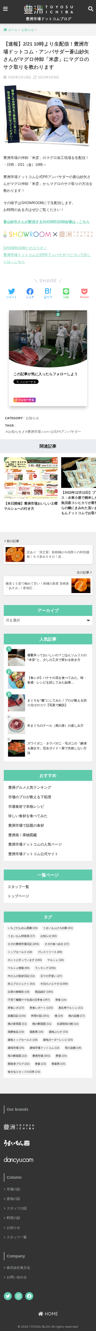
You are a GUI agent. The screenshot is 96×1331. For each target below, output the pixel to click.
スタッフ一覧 (18, 887)
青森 (40, 1063)
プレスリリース (50, 952)
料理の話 (40, 1015)
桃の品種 (77, 1015)
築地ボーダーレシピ (58, 1039)
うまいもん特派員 (21, 936)
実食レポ (16, 1007)
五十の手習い (51, 976)
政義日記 (17, 1015)
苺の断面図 (17, 1055)
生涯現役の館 (68, 1023)
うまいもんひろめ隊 (58, 928)
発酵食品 (16, 1031)
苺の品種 (73, 1047)
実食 (60, 999)
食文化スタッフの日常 (24, 1071)
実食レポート (41, 1007)
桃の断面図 (41, 1023)
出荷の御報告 (18, 991)
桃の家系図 (17, 1023)
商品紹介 (44, 991)
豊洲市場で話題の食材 (26, 825)
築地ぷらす (58, 1031)
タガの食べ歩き (57, 944)
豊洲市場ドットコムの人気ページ (35, 844)
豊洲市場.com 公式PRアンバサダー (54, 431)
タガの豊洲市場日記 (23, 944)
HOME (50, 1314)
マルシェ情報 (18, 968)
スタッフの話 (17, 1208)
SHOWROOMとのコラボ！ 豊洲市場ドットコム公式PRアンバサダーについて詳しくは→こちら (47, 255)
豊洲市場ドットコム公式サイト (33, 854)
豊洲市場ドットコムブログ (48, 18)
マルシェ (55, 960)
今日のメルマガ (54, 983)
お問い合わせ (17, 1277)
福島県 (36, 1031)
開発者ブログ (18, 1063)
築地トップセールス (23, 1039)
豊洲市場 (41, 1055)
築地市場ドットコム (44, 1047)
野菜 (61, 1055)
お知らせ (32, 418)
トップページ (18, 896)
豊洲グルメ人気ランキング (29, 787)
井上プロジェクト (21, 983)
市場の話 (13, 1189)
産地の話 (13, 1199)
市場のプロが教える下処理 (29, 797)
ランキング (45, 968)
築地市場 (16, 1047)
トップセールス (20, 952)
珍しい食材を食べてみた (28, 816)
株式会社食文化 (18, 1267)
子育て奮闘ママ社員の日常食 (29, 999)
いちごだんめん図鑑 (23, 928)
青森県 (58, 1063)
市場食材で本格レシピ (26, 806)
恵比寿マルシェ (70, 1007)
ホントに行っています (25, 960)
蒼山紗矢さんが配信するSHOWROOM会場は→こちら (46, 222)
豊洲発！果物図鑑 (22, 835)
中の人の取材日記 (21, 976)
